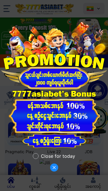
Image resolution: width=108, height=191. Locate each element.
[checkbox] (54, 156)
